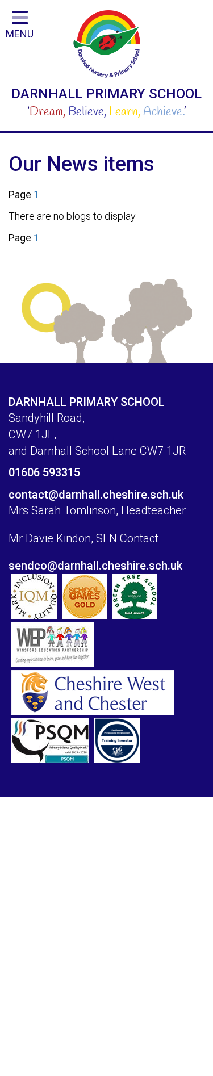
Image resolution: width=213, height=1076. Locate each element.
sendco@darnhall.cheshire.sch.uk (95, 565)
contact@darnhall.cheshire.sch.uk (96, 494)
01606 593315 (44, 472)
